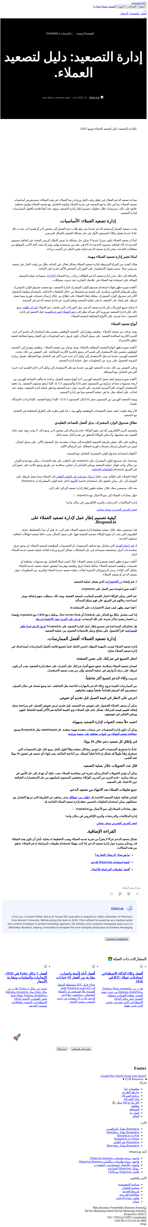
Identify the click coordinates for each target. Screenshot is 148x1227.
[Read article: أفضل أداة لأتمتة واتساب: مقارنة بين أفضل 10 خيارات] (93, 966)
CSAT (51, 275)
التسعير (111, 6)
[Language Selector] (145, 11)
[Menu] (145, 17)
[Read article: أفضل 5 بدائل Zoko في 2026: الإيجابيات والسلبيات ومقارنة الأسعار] (45, 966)
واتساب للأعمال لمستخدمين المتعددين (116, 1165)
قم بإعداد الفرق (125, 545)
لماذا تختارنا (100, 6)
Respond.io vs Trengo (126, 1138)
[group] (74, 1079)
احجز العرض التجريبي (124, 509)
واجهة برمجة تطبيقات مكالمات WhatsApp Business (109, 1161)
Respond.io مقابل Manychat (123, 1145)
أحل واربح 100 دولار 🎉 (125, 1102)
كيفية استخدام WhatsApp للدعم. (110, 862)
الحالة (135, 1116)
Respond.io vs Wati (128, 1135)
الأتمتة (74, 480)
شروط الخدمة (130, 1191)
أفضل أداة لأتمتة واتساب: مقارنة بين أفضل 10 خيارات (75, 975)
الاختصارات (111, 581)
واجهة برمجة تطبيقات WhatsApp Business (114, 1158)
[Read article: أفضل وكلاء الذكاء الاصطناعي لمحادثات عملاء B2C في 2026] (141, 966)
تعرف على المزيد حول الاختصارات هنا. (58, 619)
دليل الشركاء (131, 1099)
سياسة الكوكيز (130, 1187)
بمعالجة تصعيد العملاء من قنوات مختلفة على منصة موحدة (102, 733)
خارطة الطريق (130, 1092)
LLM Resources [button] (132, 1079)
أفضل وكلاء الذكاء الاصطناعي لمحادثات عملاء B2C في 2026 (122, 977)
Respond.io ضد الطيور (126, 1142)
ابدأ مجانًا (62, 1048)
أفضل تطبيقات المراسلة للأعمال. (110, 869)
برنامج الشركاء (130, 1095)
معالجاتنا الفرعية (129, 1194)
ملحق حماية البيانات (127, 1198)
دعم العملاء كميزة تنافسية (60, 311)
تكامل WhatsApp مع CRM (123, 1171)
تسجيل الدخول (128, 13)
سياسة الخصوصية (128, 1184)
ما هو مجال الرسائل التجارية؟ (112, 854)
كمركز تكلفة (30, 307)
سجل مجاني (103, 509)
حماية (136, 1201)
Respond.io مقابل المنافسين (122, 1128)
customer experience (117, 939)
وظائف (135, 1105)
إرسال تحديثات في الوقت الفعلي (75, 476)
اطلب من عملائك (79, 797)
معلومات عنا (131, 1088)
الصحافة (134, 1109)
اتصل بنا (142, 13)
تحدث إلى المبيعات (81, 1048)
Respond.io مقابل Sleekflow (122, 1132)
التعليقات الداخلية (102, 469)
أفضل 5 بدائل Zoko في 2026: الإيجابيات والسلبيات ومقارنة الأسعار (26, 977)
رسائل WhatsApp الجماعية (123, 1168)
